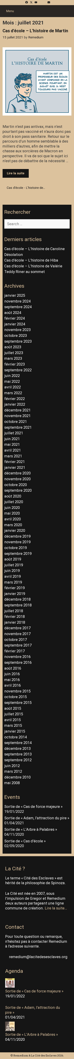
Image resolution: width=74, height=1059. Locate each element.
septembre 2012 (18, 760)
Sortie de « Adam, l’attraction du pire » (36, 818)
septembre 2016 (18, 662)
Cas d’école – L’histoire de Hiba (31, 260)
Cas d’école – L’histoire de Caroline (34, 249)
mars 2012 (13, 771)
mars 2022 (13, 393)
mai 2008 (12, 783)
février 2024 (14, 318)
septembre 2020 (18, 490)
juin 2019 (12, 571)
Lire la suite (18, 174)
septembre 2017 (18, 645)
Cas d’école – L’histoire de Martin (35, 30)
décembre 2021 (17, 410)
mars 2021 (13, 456)
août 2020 (12, 496)
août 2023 (12, 347)
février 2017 (14, 651)
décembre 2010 (17, 777)
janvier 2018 (14, 622)
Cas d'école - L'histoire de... (26, 188)
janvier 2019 (14, 594)
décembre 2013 (17, 748)
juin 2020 (12, 508)
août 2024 (12, 313)
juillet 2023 (13, 353)
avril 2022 (12, 387)
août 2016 (12, 668)
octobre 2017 (15, 639)
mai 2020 (12, 513)
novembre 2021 (17, 416)
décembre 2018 (17, 599)
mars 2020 (13, 525)
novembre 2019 (17, 542)
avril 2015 (12, 720)
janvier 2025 (14, 295)
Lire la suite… (56, 908)
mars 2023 (13, 358)
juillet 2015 (13, 714)
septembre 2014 (18, 743)
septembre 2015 (18, 702)
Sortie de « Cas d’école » (25, 841)
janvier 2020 (14, 530)
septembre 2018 (18, 605)
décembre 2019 (17, 536)
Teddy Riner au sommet (24, 272)
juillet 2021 (13, 433)
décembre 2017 (17, 628)
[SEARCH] (67, 11)
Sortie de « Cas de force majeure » (33, 806)
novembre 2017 (17, 634)
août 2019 (12, 559)
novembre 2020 (17, 479)
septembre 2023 (18, 341)
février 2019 (14, 588)
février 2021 (14, 462)
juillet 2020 (13, 502)
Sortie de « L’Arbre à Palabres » (30, 829)
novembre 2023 (17, 330)
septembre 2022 (18, 370)
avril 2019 (12, 576)
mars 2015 (13, 725)
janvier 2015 (14, 731)
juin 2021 (12, 439)
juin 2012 (12, 766)
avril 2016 (12, 685)
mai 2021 (12, 444)
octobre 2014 (15, 737)
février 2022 (14, 399)
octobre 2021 (15, 421)
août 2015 (12, 708)
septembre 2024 (18, 307)
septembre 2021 (18, 427)
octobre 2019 (15, 548)
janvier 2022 (14, 404)
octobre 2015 (15, 697)
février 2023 (14, 364)
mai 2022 (12, 381)
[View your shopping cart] (72, 11)
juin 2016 (12, 674)
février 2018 (14, 616)
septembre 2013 (18, 754)
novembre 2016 (17, 657)
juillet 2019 (13, 565)
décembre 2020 (17, 473)
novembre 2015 (17, 691)
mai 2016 (12, 680)
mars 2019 (13, 582)
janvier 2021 (14, 467)
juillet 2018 (13, 611)
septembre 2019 (18, 553)
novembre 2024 (17, 301)
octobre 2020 (15, 485)
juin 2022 (12, 376)
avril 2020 (12, 519)
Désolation (13, 255)
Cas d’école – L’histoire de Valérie (33, 266)
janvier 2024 (14, 324)
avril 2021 (12, 450)
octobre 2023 (15, 335)
